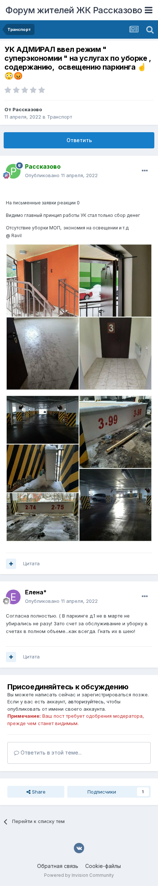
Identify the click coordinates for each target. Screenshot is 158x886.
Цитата (31, 563)
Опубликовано (61, 175)
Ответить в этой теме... (50, 752)
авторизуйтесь (86, 701)
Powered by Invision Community (79, 875)
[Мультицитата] (11, 564)
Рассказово (27, 109)
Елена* (36, 592)
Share (38, 792)
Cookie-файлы (103, 866)
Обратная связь (57, 866)
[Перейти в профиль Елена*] (13, 597)
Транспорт (59, 117)
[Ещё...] (144, 170)
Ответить (79, 140)
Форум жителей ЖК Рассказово (74, 10)
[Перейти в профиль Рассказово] (13, 171)
